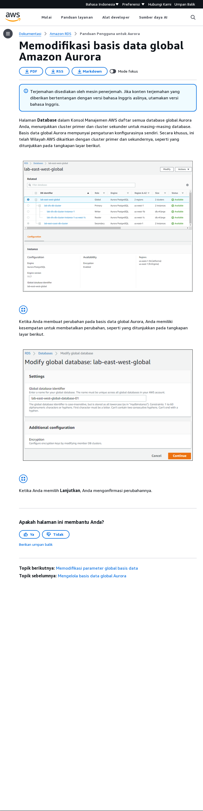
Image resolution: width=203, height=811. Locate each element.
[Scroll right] (171, 17)
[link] (110, 33)
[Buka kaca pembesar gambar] (23, 309)
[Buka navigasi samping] (8, 33)
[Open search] (193, 17)
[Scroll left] (37, 17)
